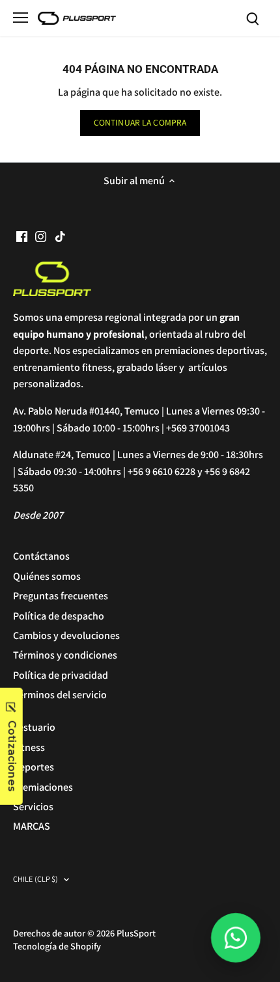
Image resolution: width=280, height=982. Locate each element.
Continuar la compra (140, 122)
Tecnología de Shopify (57, 946)
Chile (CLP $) (36, 879)
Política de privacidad (60, 675)
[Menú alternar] (20, 17)
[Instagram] (40, 236)
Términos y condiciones (65, 655)
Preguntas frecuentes (60, 596)
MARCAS (31, 826)
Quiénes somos (47, 576)
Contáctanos (41, 556)
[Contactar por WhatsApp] (235, 937)
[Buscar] (252, 18)
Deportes (33, 767)
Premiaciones (43, 787)
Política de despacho (58, 616)
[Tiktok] (60, 236)
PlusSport (136, 933)
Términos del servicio (60, 695)
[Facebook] (21, 236)
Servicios (33, 806)
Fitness (29, 747)
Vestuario (34, 727)
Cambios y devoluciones (66, 635)
